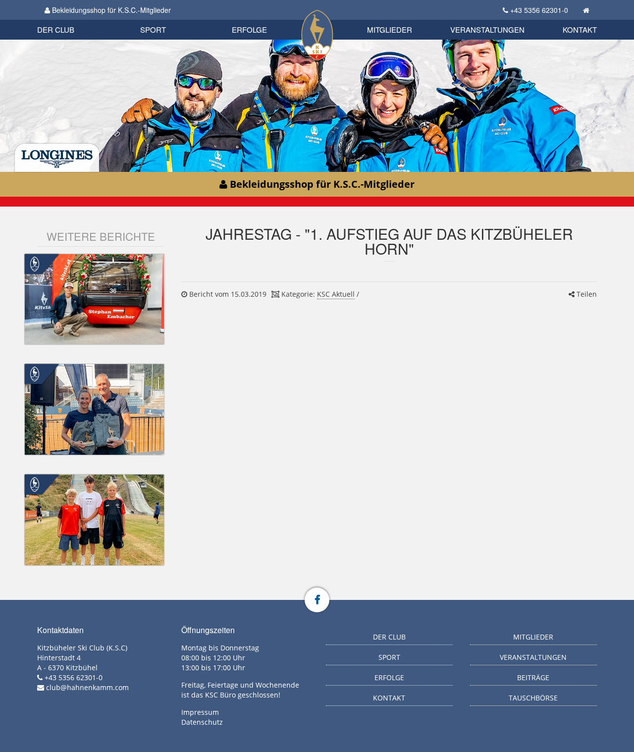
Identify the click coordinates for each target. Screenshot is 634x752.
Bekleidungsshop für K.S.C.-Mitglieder (110, 10)
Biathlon (72, 18)
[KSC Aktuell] (34, 263)
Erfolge (249, 29)
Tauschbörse (533, 697)
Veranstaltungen (487, 29)
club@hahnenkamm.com (87, 687)
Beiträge (533, 677)
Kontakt (580, 29)
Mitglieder (389, 29)
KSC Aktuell (336, 294)
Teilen (586, 294)
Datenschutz (202, 722)
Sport (153, 29)
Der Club (55, 29)
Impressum (200, 712)
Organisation (66, 19)
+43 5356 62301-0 (539, 10)
